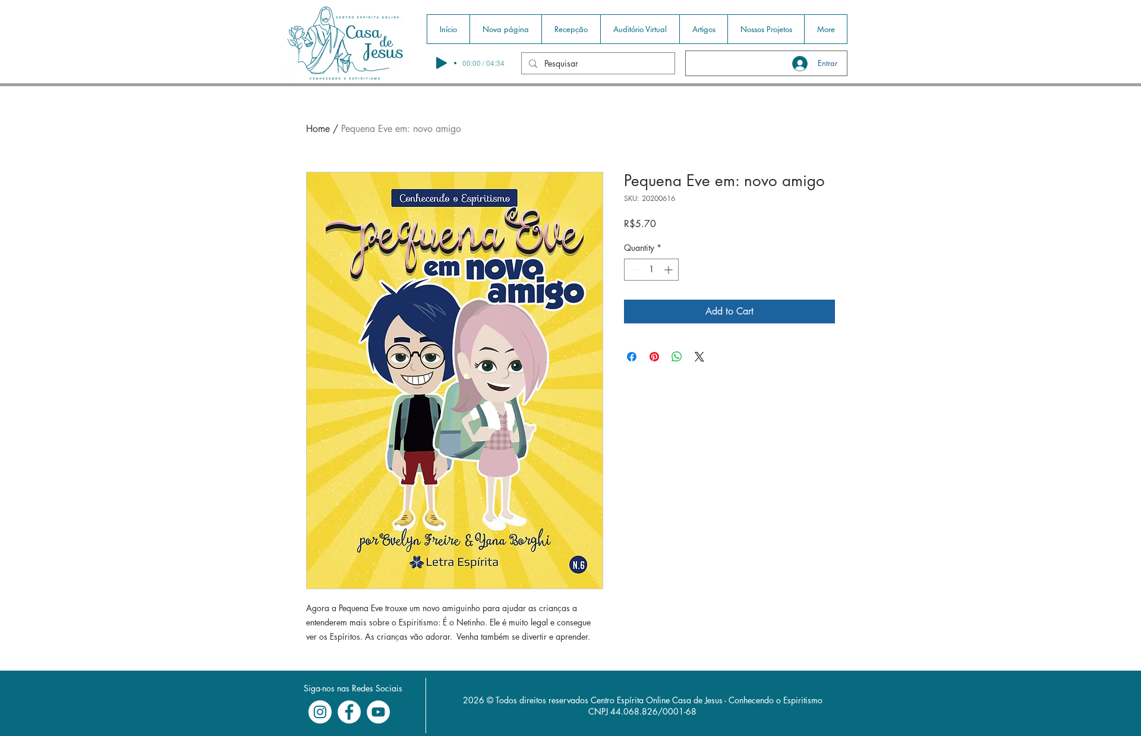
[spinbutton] (651, 269)
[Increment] (669, 269)
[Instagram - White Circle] (320, 712)
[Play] (441, 63)
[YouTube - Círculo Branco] (378, 712)
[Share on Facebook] (632, 357)
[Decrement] (633, 269)
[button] (570, 29)
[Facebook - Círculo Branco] (349, 712)
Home (318, 128)
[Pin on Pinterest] (654, 357)
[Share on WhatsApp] (677, 357)
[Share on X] (699, 357)
